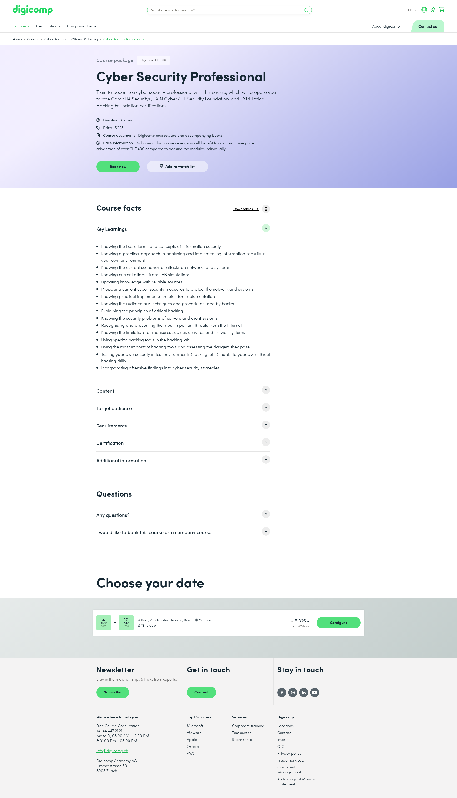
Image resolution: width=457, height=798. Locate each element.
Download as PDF (246, 208)
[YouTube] (314, 692)
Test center (241, 732)
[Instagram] (292, 692)
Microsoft (195, 725)
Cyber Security (55, 39)
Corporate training (248, 725)
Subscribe (112, 691)
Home (17, 39)
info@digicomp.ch (112, 750)
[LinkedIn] (303, 692)
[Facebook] (281, 692)
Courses (19, 26)
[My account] (424, 11)
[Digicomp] (33, 10)
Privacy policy (289, 753)
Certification (46, 26)
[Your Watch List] (433, 9)
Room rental (242, 739)
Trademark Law (291, 760)
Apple (192, 739)
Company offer (80, 26)
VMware (194, 732)
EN (410, 9)
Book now (118, 166)
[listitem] (183, 228)
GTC (280, 746)
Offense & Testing (84, 39)
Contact (201, 691)
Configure (339, 622)
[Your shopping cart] (441, 9)
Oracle (193, 746)
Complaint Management (289, 769)
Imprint (283, 739)
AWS (191, 753)
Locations (285, 725)
